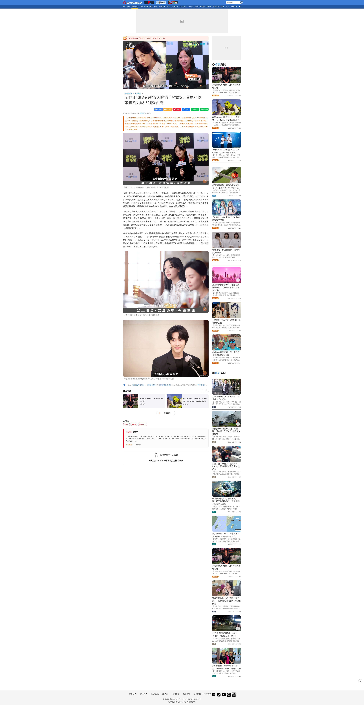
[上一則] (202, 391)
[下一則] (207, 391)
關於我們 (132, 694)
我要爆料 (176, 109)
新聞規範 (165, 694)
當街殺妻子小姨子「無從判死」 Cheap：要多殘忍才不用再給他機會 (226, 466)
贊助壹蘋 (167, 109)
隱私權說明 (154, 694)
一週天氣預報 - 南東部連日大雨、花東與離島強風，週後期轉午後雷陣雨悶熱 (225, 501)
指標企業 (234, 6)
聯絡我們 (143, 694)
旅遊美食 (216, 6)
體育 (168, 6)
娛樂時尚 (134, 6)
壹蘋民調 (175, 6)
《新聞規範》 (151, 385)
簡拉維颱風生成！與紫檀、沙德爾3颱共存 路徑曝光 (150, 38)
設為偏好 (158, 109)
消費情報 (197, 694)
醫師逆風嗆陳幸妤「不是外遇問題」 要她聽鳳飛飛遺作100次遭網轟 (226, 601)
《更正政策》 (201, 385)
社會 (151, 6)
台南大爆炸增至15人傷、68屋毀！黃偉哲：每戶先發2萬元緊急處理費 (226, 431)
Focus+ (190, 7)
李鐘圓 (134, 424)
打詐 (227, 6)
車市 (222, 6)
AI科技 (202, 6)
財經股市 (162, 6)
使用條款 (175, 694)
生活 (141, 6)
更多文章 (138, 444)
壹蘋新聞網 (128, 93)
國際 (155, 6)
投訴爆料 (186, 694)
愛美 (196, 6)
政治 (146, 6)
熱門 (128, 6)
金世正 (126, 424)
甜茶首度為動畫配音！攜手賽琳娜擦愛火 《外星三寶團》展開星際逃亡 (225, 288)
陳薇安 (142, 113)
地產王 (208, 6)
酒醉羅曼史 (142, 424)
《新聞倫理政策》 (138, 385)
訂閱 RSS (131, 444)
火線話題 (183, 6)
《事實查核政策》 (165, 385)
